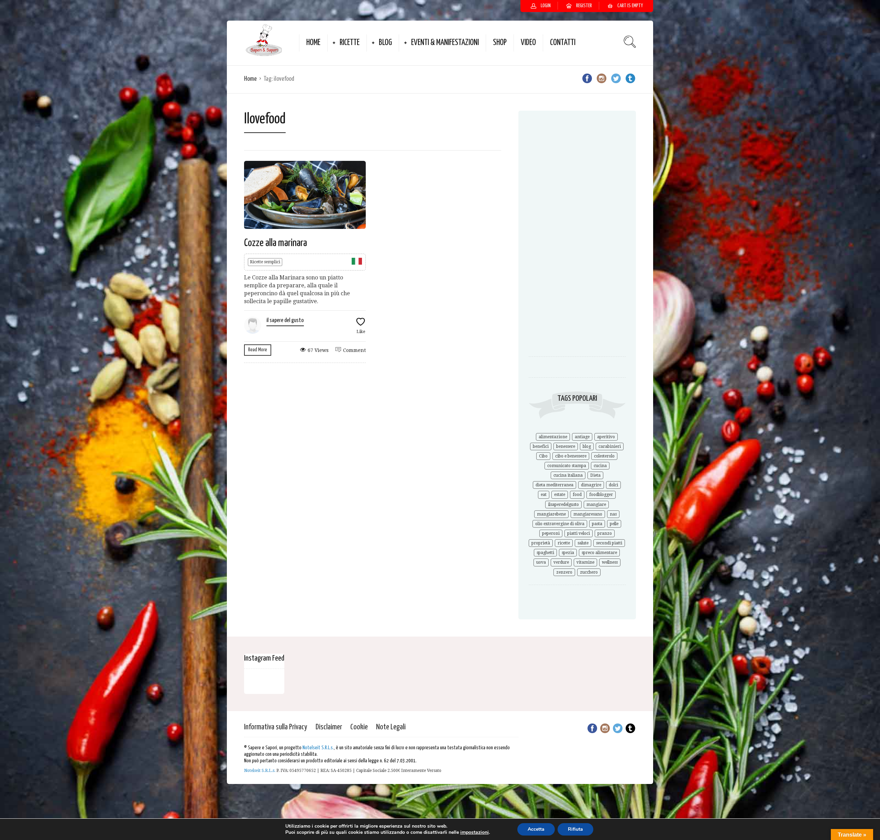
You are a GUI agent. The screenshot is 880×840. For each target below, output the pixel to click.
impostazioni (474, 832)
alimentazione (553, 436)
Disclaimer (329, 727)
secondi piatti (609, 543)
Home (313, 43)
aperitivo (606, 436)
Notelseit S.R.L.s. (318, 747)
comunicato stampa (566, 465)
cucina (600, 465)
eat (544, 494)
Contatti (562, 43)
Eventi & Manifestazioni (445, 43)
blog (587, 446)
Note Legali (391, 727)
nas (613, 514)
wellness (610, 562)
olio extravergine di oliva (559, 523)
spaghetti (545, 552)
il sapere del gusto (285, 320)
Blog (385, 43)
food (577, 494)
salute (583, 543)
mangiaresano (587, 514)
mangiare (596, 504)
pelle (614, 523)
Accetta (536, 829)
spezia (568, 552)
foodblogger (601, 494)
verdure (561, 562)
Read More (257, 349)
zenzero (564, 572)
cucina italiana (568, 475)
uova (541, 562)
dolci (613, 485)
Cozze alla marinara (275, 243)
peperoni (551, 533)
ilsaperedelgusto (563, 504)
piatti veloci (578, 533)
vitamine (585, 562)
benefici (541, 446)
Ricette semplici (265, 261)
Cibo (543, 456)
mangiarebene (551, 514)
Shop (500, 43)
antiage (582, 436)
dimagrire (591, 485)
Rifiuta (575, 829)
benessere (565, 446)
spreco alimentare (599, 552)
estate (559, 494)
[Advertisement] (577, 233)
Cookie (359, 727)
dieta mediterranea (554, 485)
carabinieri (609, 446)
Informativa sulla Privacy (275, 727)
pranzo (604, 533)
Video (528, 43)
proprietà (540, 543)
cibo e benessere (570, 456)
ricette (564, 543)
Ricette (350, 43)
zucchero (589, 572)
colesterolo (604, 456)
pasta (597, 523)
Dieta (595, 475)
